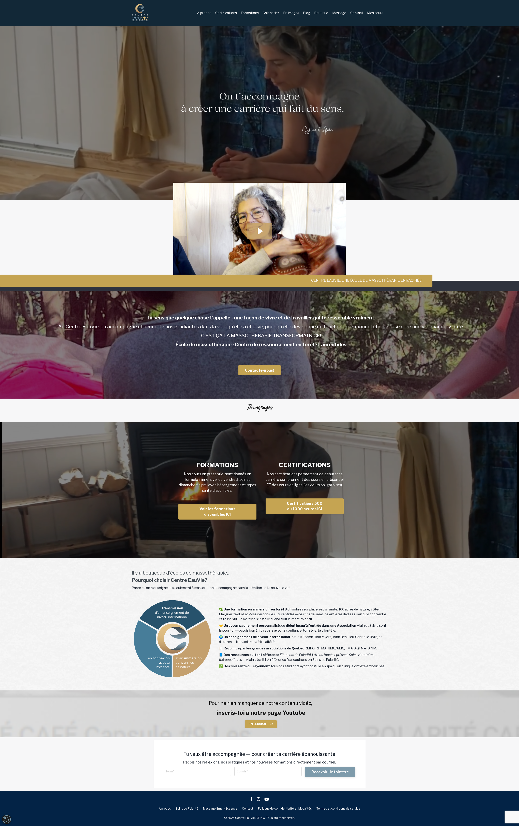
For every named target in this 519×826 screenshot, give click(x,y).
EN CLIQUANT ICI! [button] (261, 724)
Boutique (321, 13)
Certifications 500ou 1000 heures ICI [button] (304, 506)
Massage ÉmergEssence (220, 808)
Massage (339, 13)
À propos (204, 13)
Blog (306, 13)
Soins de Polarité (187, 808)
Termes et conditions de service (338, 808)
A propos (165, 808)
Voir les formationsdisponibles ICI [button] (217, 512)
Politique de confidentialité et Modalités (285, 808)
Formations (250, 13)
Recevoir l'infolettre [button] (330, 772)
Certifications (226, 13)
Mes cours (375, 13)
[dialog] (6, 819)
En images (291, 13)
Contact (356, 13)
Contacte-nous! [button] (259, 370)
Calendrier (271, 13)
